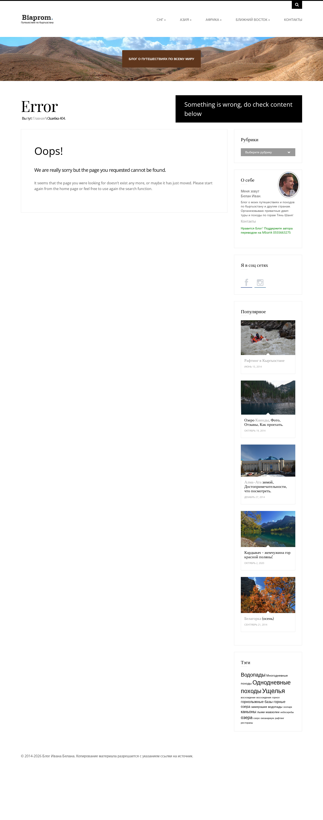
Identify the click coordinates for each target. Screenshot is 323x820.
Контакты (293, 19)
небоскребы (287, 712)
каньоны (248, 711)
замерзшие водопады (266, 707)
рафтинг (279, 718)
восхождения (263, 697)
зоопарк (287, 706)
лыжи (261, 712)
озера (246, 717)
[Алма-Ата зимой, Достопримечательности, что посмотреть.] (268, 461)
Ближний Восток (253, 19)
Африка (213, 19)
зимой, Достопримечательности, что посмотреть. (265, 486)
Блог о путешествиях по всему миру (161, 59)
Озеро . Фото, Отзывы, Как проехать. (263, 422)
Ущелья (273, 690)
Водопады (253, 674)
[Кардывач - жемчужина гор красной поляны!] (268, 529)
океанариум (267, 718)
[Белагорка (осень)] (268, 595)
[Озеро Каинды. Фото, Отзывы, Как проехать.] (268, 398)
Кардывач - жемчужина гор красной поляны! (267, 554)
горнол (275, 697)
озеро (256, 718)
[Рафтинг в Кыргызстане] (268, 337)
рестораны (247, 722)
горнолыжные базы (257, 701)
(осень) (259, 618)
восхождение (248, 697)
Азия (185, 19)
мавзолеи (272, 712)
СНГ (161, 19)
